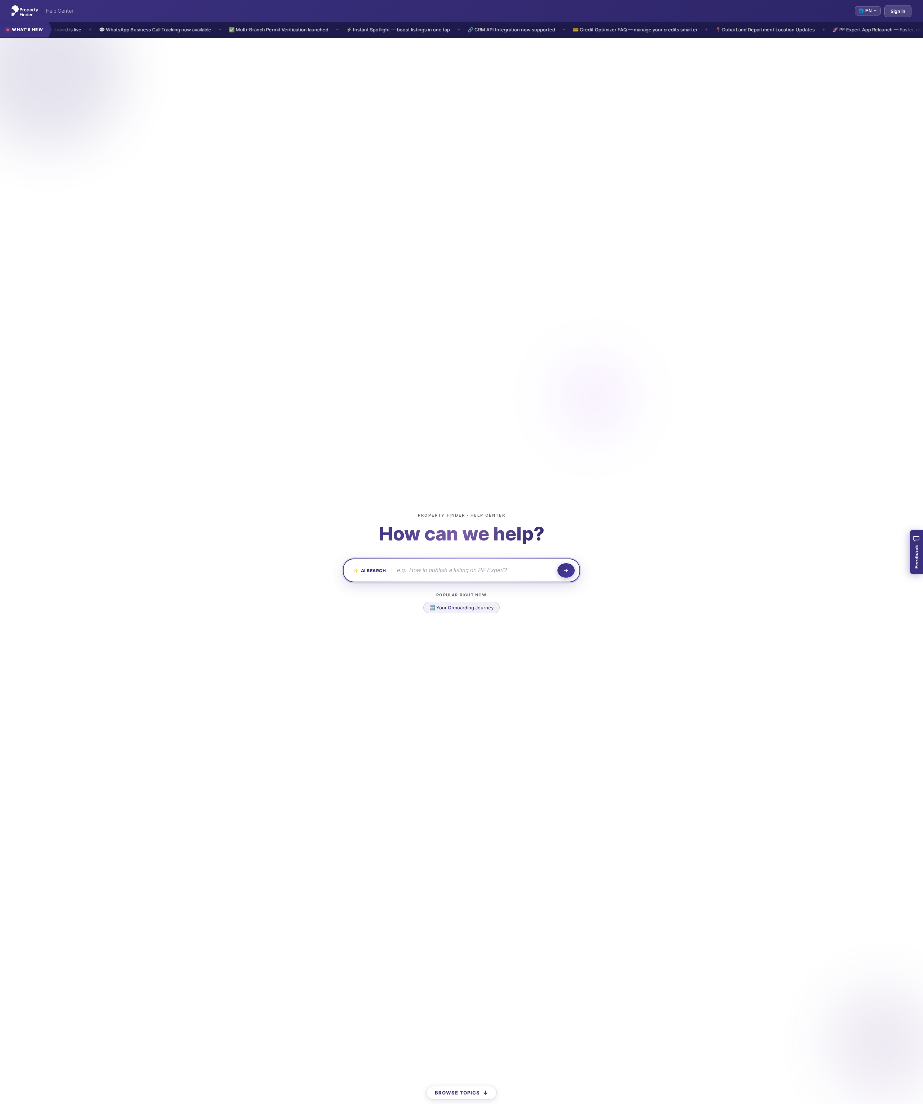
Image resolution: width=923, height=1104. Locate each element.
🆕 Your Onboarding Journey (461, 607)
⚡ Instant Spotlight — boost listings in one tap (357, 29)
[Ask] (566, 570)
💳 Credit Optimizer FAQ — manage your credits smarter (594, 29)
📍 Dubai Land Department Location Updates (724, 29)
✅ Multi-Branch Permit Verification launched (238, 29)
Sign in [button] (898, 11)
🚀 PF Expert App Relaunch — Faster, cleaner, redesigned (856, 29)
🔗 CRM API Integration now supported (471, 29)
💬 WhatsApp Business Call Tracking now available (114, 29)
